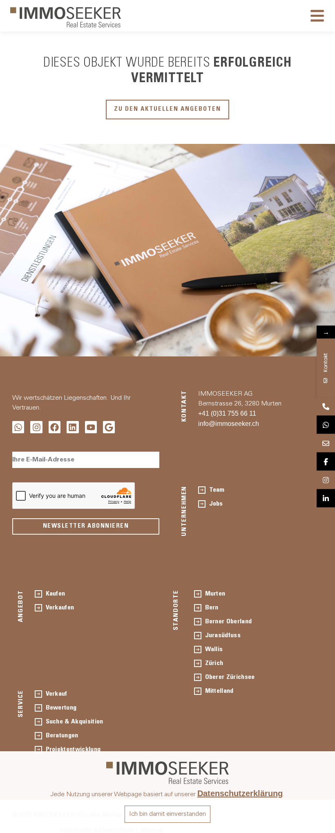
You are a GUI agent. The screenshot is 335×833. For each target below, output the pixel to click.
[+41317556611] (326, 406)
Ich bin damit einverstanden (167, 814)
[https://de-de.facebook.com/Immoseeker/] (326, 461)
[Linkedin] (72, 427)
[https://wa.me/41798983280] (326, 425)
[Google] (109, 427)
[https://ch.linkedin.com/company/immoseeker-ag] (326, 498)
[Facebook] (54, 427)
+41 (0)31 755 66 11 (227, 413)
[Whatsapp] (18, 427)
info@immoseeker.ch (228, 423)
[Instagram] (36, 427)
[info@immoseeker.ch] (326, 443)
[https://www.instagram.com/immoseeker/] (326, 480)
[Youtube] (91, 427)
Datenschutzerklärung (240, 793)
